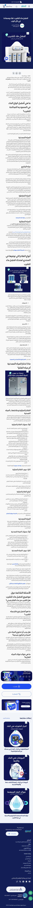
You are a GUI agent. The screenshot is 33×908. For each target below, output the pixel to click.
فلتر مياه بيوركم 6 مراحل (11, 513)
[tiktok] (23, 676)
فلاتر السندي (15, 564)
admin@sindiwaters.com (24, 850)
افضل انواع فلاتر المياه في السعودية (18, 359)
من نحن (29, 873)
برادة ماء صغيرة (17, 465)
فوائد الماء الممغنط (20, 218)
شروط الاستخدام (27, 865)
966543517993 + (25, 846)
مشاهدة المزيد (6, 718)
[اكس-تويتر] (20, 881)
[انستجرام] (23, 881)
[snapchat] (26, 676)
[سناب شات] (26, 881)
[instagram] (19, 73)
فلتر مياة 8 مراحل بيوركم (19, 250)
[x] (13, 73)
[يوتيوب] (29, 881)
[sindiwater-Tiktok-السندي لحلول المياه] (17, 881)
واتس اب (15, 686)
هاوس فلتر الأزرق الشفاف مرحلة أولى (17, 583)
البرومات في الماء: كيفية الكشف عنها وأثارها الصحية (16, 783)
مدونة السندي (28, 859)
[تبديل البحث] (16, 6)
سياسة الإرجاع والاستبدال (26, 867)
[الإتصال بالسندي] (30, 898)
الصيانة (29, 861)
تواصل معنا (13, 833)
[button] (4, 6)
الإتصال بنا (15, 694)
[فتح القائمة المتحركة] (29, 6)
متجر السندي (28, 856)
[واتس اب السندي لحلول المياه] (30, 893)
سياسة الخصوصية (27, 863)
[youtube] (29, 676)
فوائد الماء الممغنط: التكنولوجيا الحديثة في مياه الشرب (16, 817)
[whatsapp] (16, 73)
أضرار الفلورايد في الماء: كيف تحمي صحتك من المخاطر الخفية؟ (16, 750)
